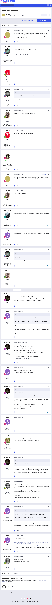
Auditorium (7, 481)
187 (8, 447)
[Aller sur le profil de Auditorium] (7, 486)
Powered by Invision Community (26, 603)
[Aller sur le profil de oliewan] (7, 51)
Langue (13, 601)
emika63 (7, 68)
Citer (18, 41)
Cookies (38, 601)
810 (8, 304)
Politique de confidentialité (22, 601)
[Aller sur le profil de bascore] (7, 156)
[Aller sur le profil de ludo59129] (7, 298)
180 (8, 41)
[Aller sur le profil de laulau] (3, 15)
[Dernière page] (11, 25)
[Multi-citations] (14, 42)
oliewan (7, 46)
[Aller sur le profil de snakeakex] (7, 440)
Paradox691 (7, 210)
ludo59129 (7, 293)
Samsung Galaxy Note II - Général (21, 15)
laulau (8, 14)
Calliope (7, 110)
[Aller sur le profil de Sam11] (7, 235)
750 (8, 121)
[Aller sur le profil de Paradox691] (7, 215)
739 (8, 79)
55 (8, 221)
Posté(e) (18, 30)
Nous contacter (32, 601)
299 (8, 241)
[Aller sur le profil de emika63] (7, 72)
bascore (7, 152)
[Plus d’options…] (48, 30)
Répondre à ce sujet (44, 20)
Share (38, 15)
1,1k (8, 57)
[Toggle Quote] (15, 92)
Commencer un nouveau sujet (28, 20)
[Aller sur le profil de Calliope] (7, 115)
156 (8, 163)
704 (8, 492)
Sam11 (7, 230)
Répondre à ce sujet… (14, 586)
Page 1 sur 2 (16, 25)
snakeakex (7, 436)
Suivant (7, 25)
